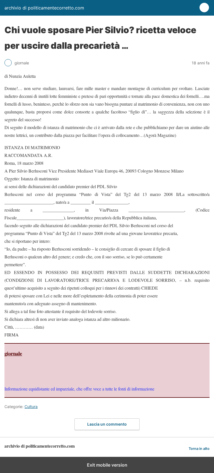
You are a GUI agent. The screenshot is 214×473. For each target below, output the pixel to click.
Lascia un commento (107, 424)
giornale (13, 353)
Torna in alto (199, 449)
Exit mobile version (107, 465)
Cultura (31, 406)
